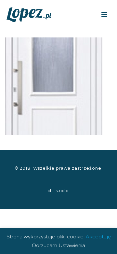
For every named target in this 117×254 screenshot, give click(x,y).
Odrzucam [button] (44, 245)
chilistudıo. (58, 190)
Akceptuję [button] (98, 236)
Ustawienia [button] (71, 245)
